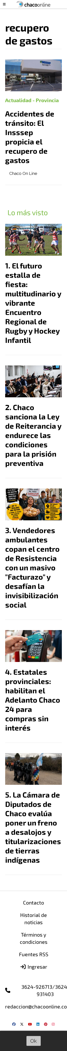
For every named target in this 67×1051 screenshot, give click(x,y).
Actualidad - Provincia (32, 100)
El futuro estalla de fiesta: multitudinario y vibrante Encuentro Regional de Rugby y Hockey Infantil (33, 302)
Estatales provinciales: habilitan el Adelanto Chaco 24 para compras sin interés (32, 699)
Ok (33, 1041)
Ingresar (36, 966)
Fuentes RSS (33, 954)
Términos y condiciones (33, 938)
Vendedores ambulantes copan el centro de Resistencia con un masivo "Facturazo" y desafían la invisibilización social (32, 567)
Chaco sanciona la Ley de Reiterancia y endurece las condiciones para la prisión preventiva (33, 435)
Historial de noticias (33, 918)
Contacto (33, 902)
